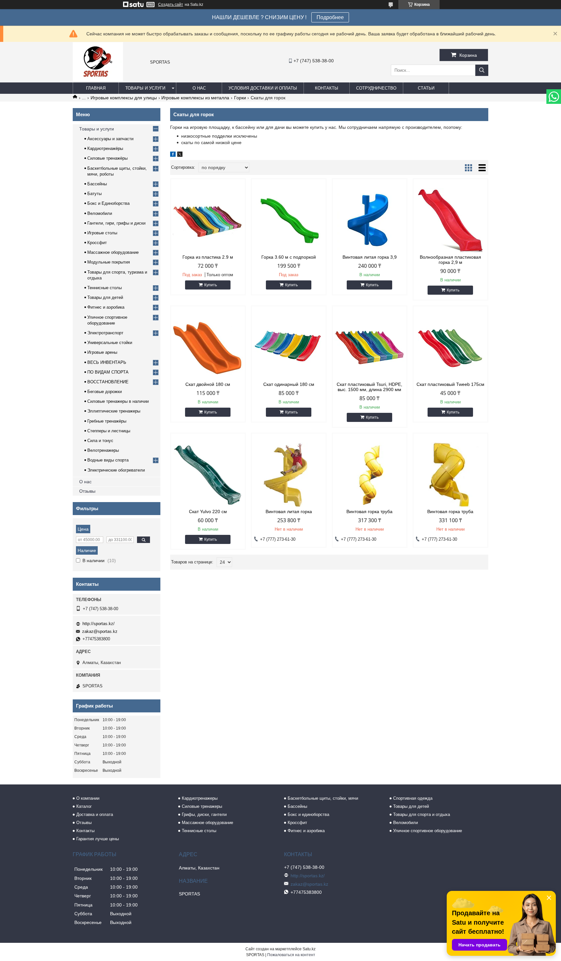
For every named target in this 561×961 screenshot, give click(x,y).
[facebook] (173, 155)
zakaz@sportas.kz (100, 631)
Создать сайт (170, 4)
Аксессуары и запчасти (110, 138)
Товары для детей (105, 297)
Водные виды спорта (108, 460)
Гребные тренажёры (106, 421)
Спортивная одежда (412, 798)
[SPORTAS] (98, 79)
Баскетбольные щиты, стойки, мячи (323, 798)
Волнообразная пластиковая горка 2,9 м (450, 259)
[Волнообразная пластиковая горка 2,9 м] (450, 220)
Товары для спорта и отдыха (421, 814)
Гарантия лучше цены (97, 838)
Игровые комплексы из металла (195, 97)
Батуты (94, 193)
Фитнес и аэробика (105, 307)
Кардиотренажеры (200, 798)
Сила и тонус (100, 440)
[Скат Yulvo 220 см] (208, 474)
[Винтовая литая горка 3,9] (369, 220)
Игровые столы (102, 232)
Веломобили (99, 213)
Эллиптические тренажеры (113, 411)
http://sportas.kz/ (98, 623)
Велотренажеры (103, 450)
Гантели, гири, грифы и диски (116, 223)
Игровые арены (102, 352)
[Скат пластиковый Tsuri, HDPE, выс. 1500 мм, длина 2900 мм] (369, 347)
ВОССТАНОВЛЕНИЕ (108, 381)
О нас (199, 88)
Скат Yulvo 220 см (208, 511)
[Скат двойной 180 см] (208, 347)
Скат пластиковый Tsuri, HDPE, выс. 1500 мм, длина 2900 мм (369, 387)
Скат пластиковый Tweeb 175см (450, 384)
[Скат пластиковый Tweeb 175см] (450, 347)
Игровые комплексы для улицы (124, 97)
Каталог (84, 806)
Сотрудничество (376, 88)
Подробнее (330, 17)
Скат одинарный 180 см (288, 384)
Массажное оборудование (113, 252)
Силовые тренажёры (107, 158)
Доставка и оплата (94, 814)
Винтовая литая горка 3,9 (370, 257)
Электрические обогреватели (116, 470)
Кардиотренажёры (105, 148)
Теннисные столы (104, 287)
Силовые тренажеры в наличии (118, 401)
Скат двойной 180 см (207, 384)
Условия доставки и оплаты (263, 88)
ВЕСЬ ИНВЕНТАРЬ (106, 362)
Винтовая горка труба (369, 511)
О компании (87, 798)
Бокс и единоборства (308, 814)
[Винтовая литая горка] (289, 474)
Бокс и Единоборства (108, 203)
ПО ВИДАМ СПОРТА (108, 372)
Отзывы (87, 491)
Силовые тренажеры (202, 806)
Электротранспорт (105, 332)
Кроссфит (97, 242)
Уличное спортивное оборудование (427, 830)
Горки (240, 97)
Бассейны (97, 183)
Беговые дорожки (104, 391)
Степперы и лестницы (108, 430)
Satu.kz (309, 949)
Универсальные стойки (109, 342)
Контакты (326, 88)
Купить (210, 285)
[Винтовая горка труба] (369, 474)
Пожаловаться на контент (291, 955)
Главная (96, 88)
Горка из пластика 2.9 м (207, 257)
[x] (179, 155)
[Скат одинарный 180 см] (289, 347)
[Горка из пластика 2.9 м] (208, 220)
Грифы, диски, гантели (204, 814)
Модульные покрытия (108, 262)
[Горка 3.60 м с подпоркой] (289, 220)
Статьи (426, 88)
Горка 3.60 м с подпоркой (288, 257)
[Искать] (481, 70)
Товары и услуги (145, 88)
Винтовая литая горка (289, 511)
